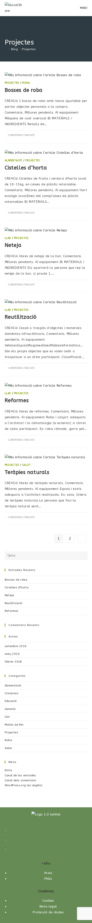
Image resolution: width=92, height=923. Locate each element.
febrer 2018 (13, 661)
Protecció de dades (48, 912)
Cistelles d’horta (26, 168)
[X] (48, 829)
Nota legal (48, 906)
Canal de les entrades (20, 775)
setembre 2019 (16, 646)
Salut (26, 464)
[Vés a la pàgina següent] (81, 538)
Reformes (17, 400)
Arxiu (48, 873)
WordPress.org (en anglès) (24, 785)
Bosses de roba (24, 90)
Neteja (13, 245)
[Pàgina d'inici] (6, 49)
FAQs (48, 879)
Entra (8, 770)
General (10, 709)
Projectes (29, 49)
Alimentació (13, 160)
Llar (8, 238)
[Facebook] (48, 839)
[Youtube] (48, 849)
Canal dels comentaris (20, 780)
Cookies (48, 901)
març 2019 (12, 653)
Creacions (12, 693)
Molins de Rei (14, 724)
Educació (11, 701)
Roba (26, 82)
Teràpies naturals (27, 472)
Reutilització (21, 317)
